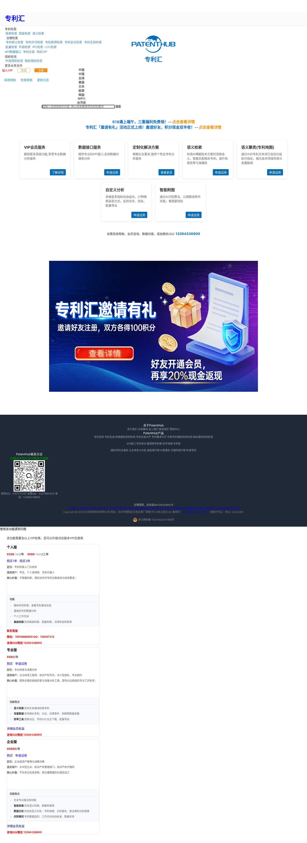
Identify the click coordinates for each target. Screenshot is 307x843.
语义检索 (38, 33)
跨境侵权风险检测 (125, 437)
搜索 (118, 106)
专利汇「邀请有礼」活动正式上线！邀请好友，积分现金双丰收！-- (153, 127)
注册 (41, 70)
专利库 (177, 443)
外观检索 (24, 47)
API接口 (131, 443)
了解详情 (58, 172)
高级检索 (24, 33)
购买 (10, 663)
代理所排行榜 (178, 450)
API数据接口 (13, 51)
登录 (24, 70)
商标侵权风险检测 (203, 437)
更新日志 (43, 80)
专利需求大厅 (159, 437)
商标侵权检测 (33, 60)
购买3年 (25, 561)
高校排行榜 (153, 450)
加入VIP (7, 70)
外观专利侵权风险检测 (179, 437)
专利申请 (156, 508)
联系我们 (164, 429)
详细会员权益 (15, 728)
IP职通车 (165, 450)
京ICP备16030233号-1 (196, 511)
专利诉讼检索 (73, 42)
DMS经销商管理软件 (139, 508)
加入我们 (153, 429)
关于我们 (132, 429)
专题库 (93, 508)
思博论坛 (74, 508)
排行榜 (123, 508)
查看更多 (166, 172)
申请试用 (112, 172)
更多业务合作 (13, 65)
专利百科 (99, 437)
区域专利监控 (210, 508)
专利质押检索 (54, 42)
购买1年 (12, 561)
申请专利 (191, 450)
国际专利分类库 (119, 450)
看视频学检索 (154, 443)
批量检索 (11, 47)
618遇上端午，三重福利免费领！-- (153, 122)
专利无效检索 (93, 42)
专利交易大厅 (143, 437)
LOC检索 (51, 47)
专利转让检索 (14, 42)
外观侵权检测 (14, 60)
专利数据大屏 (179, 508)
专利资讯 (141, 443)
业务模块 (143, 429)
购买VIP (42, 51)
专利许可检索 (34, 42)
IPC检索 (37, 47)
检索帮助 (26, 80)
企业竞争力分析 (137, 450)
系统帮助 (10, 80)
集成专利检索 (194, 508)
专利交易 (29, 51)
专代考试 (114, 508)
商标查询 (103, 508)
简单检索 (11, 33)
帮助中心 (175, 429)
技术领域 (167, 443)
